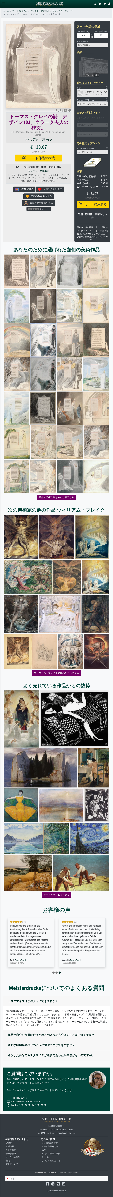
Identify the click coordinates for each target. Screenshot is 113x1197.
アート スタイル (19, 11)
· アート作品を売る (49, 1146)
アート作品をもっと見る (56, 894)
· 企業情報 (9, 1146)
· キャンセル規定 (12, 1157)
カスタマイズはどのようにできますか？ (33, 1001)
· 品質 (43, 1150)
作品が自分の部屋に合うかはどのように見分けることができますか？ (51, 1035)
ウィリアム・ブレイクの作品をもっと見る (56, 673)
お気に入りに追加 (51, 189)
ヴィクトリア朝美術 (39, 11)
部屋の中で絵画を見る (40, 203)
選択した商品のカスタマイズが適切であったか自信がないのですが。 (51, 1055)
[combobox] (92, 45)
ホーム (6, 11)
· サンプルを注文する (50, 1160)
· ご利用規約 (10, 1150)
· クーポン (45, 1157)
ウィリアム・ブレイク (62, 11)
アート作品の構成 (40, 158)
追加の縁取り (82, 41)
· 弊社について (11, 1164)
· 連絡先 (8, 1143)
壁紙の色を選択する (40, 196)
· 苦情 (7, 1160)
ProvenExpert (20, 960)
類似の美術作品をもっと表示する (56, 497)
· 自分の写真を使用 (49, 1143)
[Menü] (3, 4)
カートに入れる (94, 204)
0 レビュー (44, 209)
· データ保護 (10, 1153)
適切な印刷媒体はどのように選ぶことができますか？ (41, 1045)
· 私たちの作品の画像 (50, 1153)
